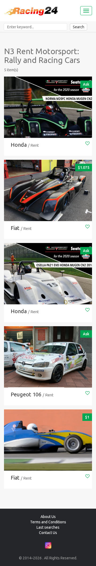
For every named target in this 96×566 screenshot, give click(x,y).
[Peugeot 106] (48, 363)
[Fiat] (48, 197)
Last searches (48, 527)
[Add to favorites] (87, 143)
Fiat (15, 228)
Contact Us (48, 533)
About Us (48, 517)
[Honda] (48, 114)
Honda (19, 145)
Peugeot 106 (26, 394)
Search (78, 27)
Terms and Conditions (48, 522)
